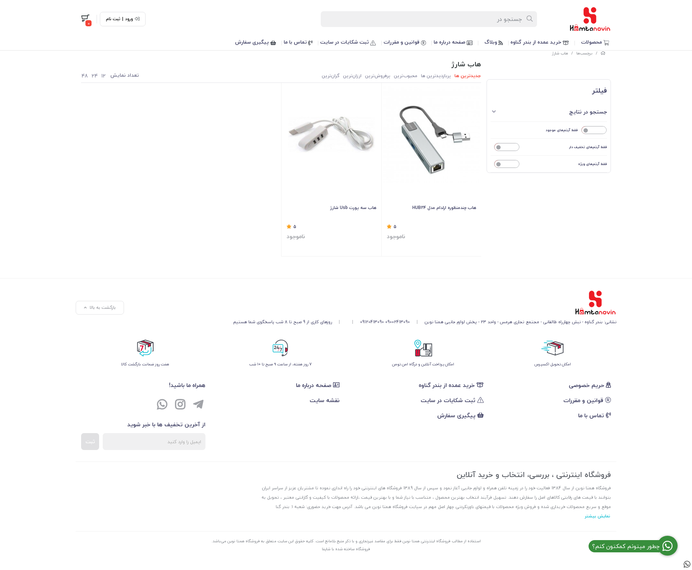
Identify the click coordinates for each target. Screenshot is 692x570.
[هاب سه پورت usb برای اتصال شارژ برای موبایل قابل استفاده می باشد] (331, 134)
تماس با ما (296, 41)
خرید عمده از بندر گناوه (536, 41)
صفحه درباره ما (450, 41)
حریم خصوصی (587, 385)
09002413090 (397, 322)
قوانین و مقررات (402, 41)
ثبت (90, 441)
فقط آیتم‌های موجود (562, 130)
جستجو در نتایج (588, 111)
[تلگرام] (198, 405)
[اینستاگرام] (180, 405)
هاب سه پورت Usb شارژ (353, 207)
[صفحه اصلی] (603, 53)
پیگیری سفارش (252, 41)
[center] (530, 19)
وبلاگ (491, 41)
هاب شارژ (560, 53)
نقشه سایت (325, 400)
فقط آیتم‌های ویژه (592, 164)
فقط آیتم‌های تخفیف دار (588, 147)
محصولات (592, 41)
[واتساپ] (162, 405)
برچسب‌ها (584, 53)
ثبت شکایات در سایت (345, 41)
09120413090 (372, 322)
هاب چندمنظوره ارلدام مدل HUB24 (444, 207)
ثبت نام (113, 19)
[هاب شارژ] (424, 302)
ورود (129, 19)
